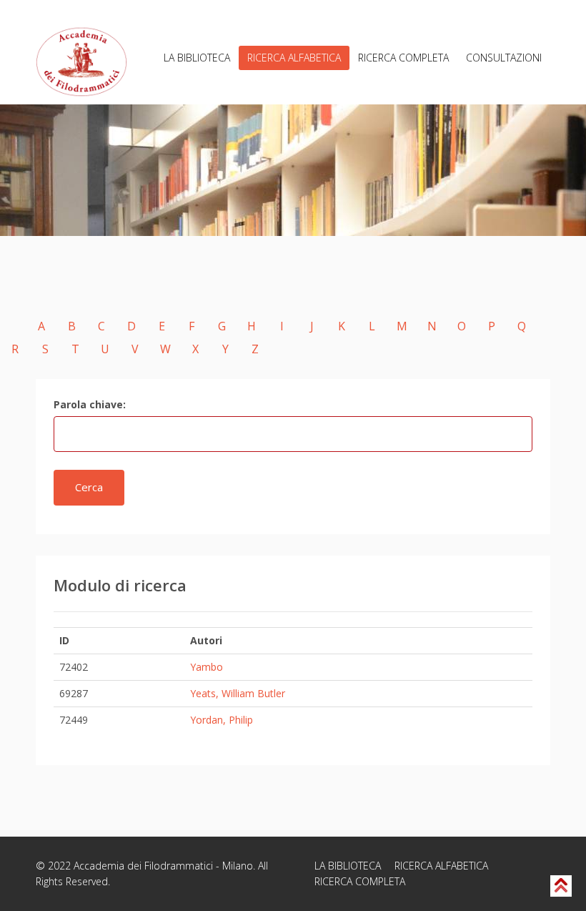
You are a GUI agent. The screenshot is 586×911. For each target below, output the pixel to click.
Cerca (89, 487)
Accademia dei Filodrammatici (143, 865)
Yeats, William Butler (237, 693)
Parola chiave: (90, 404)
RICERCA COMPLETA (403, 57)
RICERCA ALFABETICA (294, 57)
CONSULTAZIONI (504, 57)
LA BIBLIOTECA (197, 57)
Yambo (206, 667)
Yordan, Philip (221, 720)
